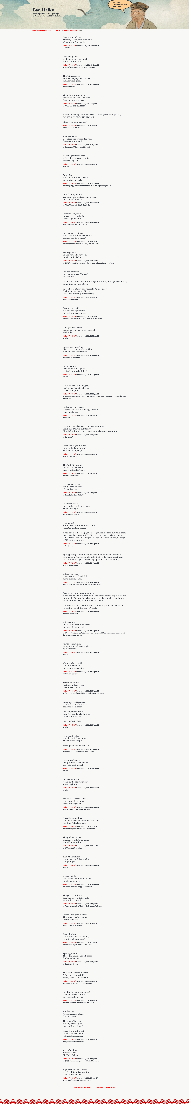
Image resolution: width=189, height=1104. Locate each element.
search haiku (64, 30)
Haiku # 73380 (68, 394)
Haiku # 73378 (68, 435)
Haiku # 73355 (68, 923)
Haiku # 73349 (68, 1059)
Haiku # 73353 (68, 962)
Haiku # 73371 (68, 582)
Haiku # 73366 (68, 691)
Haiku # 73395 (68, 84)
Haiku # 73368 (68, 652)
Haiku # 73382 (68, 355)
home (34, 30)
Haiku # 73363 (68, 768)
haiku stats (76, 30)
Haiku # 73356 (68, 904)
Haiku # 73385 (68, 297)
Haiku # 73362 (68, 788)
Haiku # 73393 (68, 125)
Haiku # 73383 (68, 336)
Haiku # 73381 (68, 374)
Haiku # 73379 (68, 415)
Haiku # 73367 (68, 671)
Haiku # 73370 (68, 611)
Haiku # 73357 (68, 884)
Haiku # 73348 (68, 1078)
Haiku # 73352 (68, 981)
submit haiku (53, 30)
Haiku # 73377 (68, 454)
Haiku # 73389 (68, 203)
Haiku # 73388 (68, 222)
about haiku (42, 30)
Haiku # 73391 (68, 164)
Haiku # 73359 (68, 846)
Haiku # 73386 (68, 261)
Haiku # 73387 (68, 241)
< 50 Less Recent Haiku (82, 1087)
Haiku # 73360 (68, 826)
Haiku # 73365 (68, 725)
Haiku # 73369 (68, 631)
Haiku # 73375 (68, 493)
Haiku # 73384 (68, 316)
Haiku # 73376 (68, 473)
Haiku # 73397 (68, 46)
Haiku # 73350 (68, 1039)
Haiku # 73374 (68, 512)
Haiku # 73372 (68, 563)
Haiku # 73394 (68, 104)
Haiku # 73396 (68, 65)
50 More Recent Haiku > (106, 1087)
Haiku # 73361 (68, 807)
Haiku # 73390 (68, 183)
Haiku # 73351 (68, 1000)
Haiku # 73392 (68, 145)
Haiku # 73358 (68, 865)
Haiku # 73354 (68, 942)
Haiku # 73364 (68, 749)
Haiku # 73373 (68, 544)
